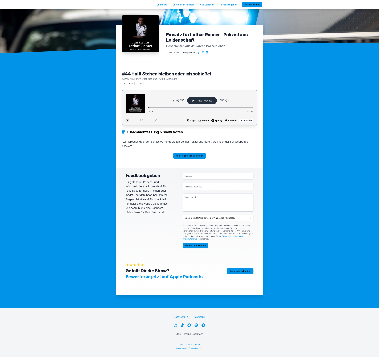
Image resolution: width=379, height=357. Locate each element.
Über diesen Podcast (183, 4)
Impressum (199, 316)
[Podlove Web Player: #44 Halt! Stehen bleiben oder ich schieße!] (189, 107)
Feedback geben (228, 4)
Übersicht (162, 4)
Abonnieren (254, 4)
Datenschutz (181, 316)
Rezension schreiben (240, 271)
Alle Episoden (207, 4)
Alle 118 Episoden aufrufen (189, 155)
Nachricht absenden (195, 245)
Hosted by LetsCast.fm (189, 345)
